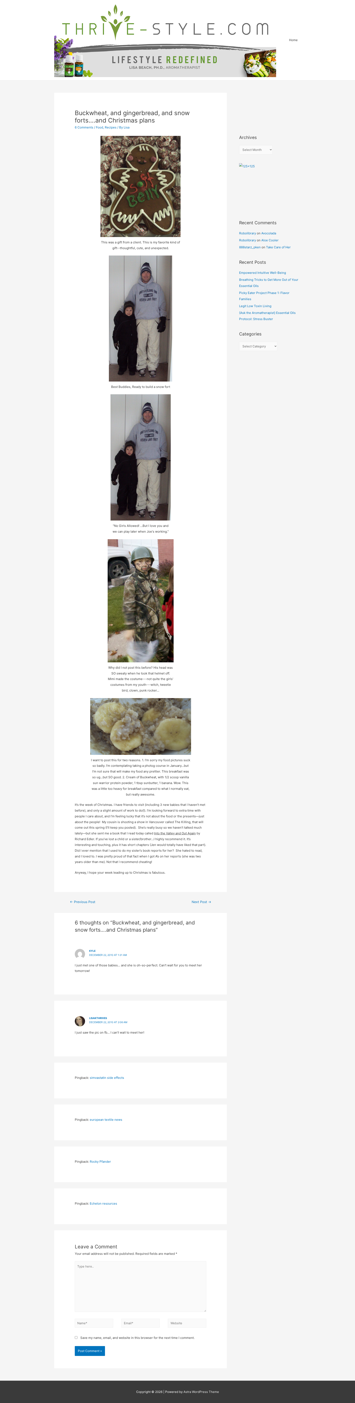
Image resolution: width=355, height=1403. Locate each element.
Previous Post (82, 902)
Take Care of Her (278, 247)
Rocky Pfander (100, 1162)
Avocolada (268, 233)
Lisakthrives (98, 1018)
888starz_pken (250, 247)
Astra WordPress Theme (201, 1392)
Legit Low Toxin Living (255, 306)
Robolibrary (247, 233)
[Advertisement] (257, 108)
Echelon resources (103, 1203)
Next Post (201, 902)
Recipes (110, 127)
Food (99, 127)
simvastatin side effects (107, 1078)
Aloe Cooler (270, 240)
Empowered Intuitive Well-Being (262, 273)
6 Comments (84, 127)
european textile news (106, 1120)
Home (293, 40)
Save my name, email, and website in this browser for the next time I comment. (137, 1338)
